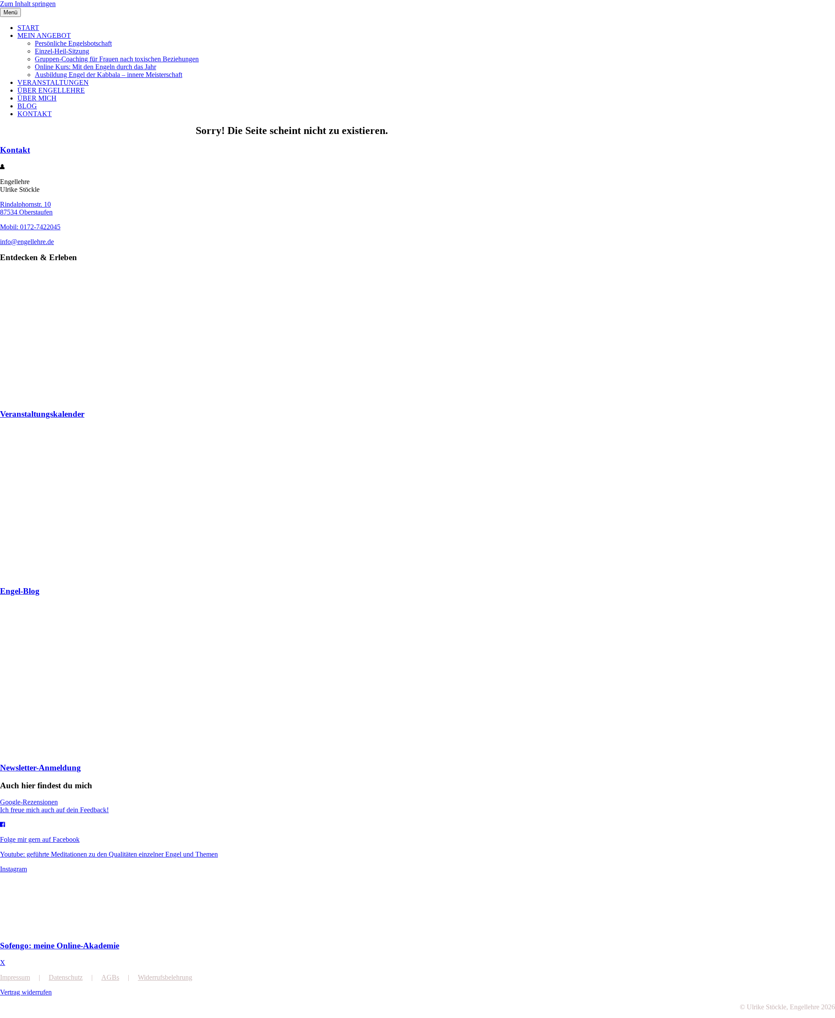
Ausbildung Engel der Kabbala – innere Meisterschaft (108, 74)
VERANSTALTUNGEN (53, 82)
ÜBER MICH (37, 98)
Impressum (15, 977)
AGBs (110, 977)
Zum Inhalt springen (28, 3)
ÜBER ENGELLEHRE (51, 90)
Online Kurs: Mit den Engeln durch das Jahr (95, 66)
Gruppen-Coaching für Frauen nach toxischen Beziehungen (117, 59)
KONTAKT (34, 113)
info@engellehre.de (27, 241)
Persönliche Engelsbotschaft (73, 43)
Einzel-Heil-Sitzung (62, 51)
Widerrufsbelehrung (165, 977)
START (28, 27)
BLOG (27, 106)
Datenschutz (66, 977)
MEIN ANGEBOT (44, 35)
